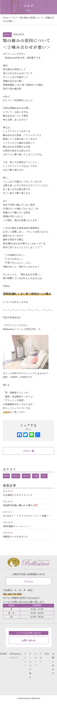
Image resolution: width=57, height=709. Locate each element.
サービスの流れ (30, 665)
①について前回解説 (13, 100)
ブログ (14, 17)
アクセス (28, 581)
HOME (3, 653)
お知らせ (26, 476)
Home (6, 17)
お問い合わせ (28, 640)
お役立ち (7, 35)
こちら (6, 412)
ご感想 (35, 476)
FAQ (47, 653)
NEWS (6, 476)
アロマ (41, 657)
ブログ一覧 (28, 451)
